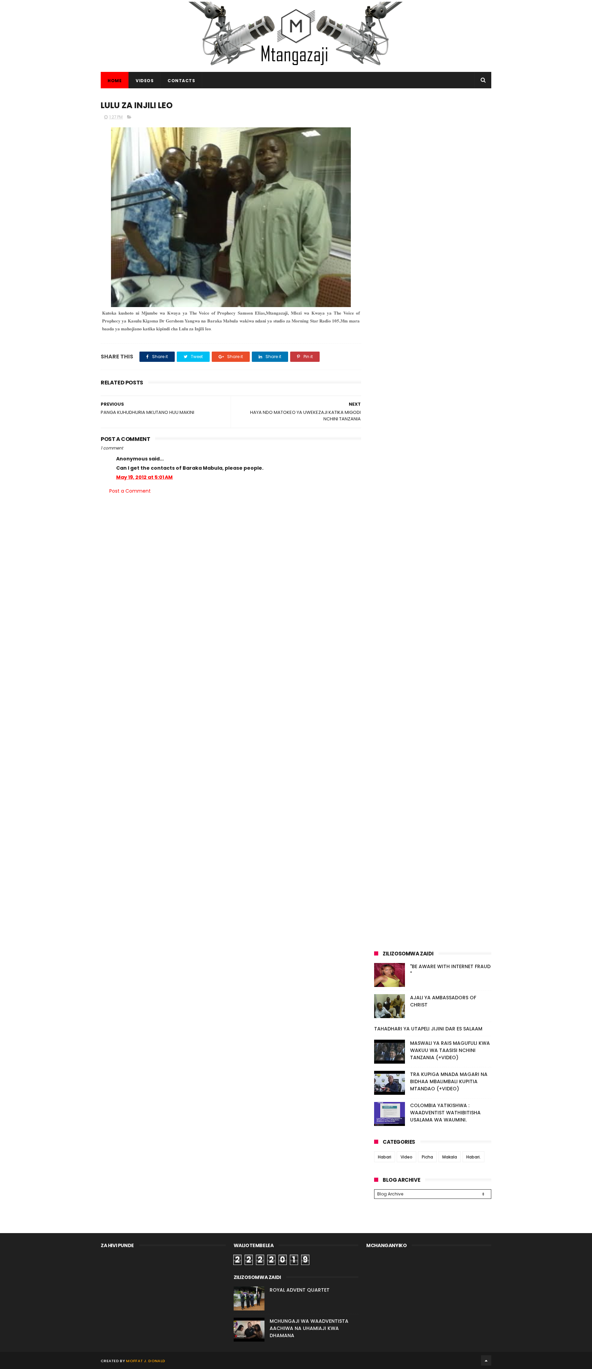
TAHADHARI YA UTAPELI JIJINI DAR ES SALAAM (428, 1028)
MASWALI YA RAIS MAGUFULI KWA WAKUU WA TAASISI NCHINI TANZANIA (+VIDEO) (450, 1050)
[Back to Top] (486, 1360)
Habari (384, 1157)
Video (406, 1157)
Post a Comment (130, 490)
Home (115, 81)
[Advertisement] (432, 146)
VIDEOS (144, 81)
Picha (427, 1157)
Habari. (473, 1157)
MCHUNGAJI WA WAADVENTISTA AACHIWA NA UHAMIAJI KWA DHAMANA (309, 1328)
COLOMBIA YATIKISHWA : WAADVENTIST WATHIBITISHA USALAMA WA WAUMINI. (445, 1112)
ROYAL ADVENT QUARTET (300, 1289)
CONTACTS (181, 81)
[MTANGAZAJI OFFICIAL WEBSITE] (296, 68)
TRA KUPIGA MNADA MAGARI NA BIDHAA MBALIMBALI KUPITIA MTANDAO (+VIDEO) (449, 1081)
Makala (449, 1157)
